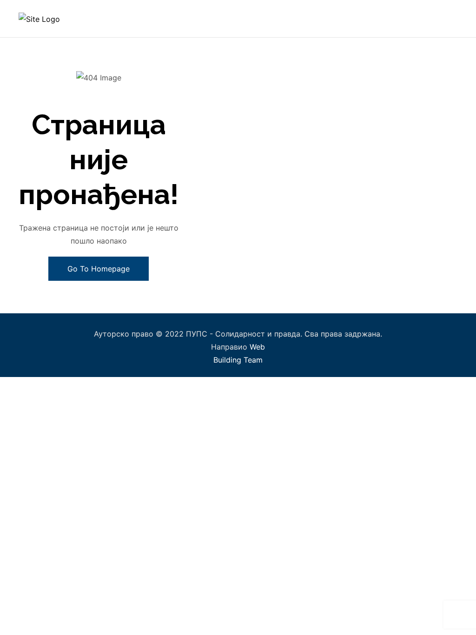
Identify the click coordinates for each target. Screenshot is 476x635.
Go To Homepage (98, 268)
